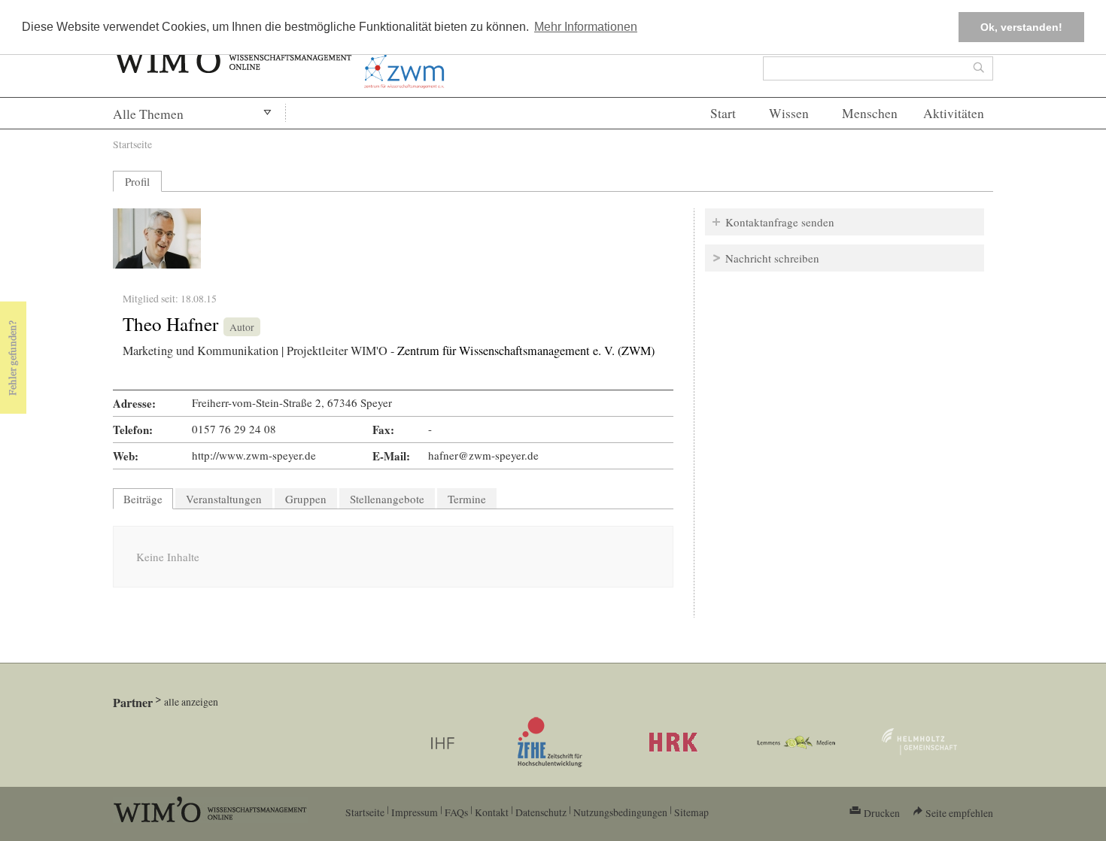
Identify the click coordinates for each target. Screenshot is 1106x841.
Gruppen (306, 498)
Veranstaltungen (224, 498)
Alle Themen (148, 114)
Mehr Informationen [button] (585, 26)
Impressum (414, 812)
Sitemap (691, 812)
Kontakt (492, 812)
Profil (137, 181)
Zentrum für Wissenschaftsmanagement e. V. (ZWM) (526, 350)
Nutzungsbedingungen (620, 812)
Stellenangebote (387, 498)
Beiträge (148, 498)
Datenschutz (541, 812)
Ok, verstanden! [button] (1021, 27)
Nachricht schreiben (772, 258)
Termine (467, 498)
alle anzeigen (191, 701)
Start (723, 113)
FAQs (456, 812)
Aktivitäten (953, 113)
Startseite (132, 144)
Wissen (789, 113)
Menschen (870, 113)
